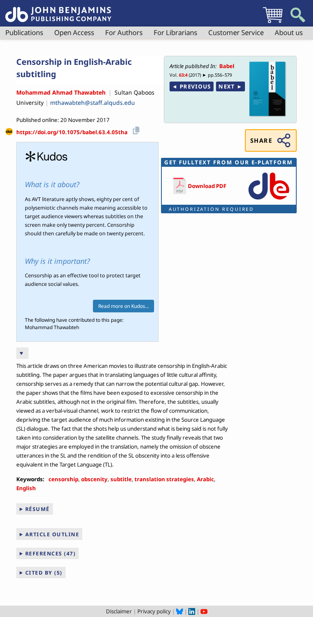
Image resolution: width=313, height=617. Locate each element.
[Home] (58, 9)
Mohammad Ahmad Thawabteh (61, 92)
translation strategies (164, 479)
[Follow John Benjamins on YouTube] (204, 611)
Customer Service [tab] (236, 32)
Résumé (37, 509)
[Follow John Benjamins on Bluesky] (179, 611)
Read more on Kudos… (123, 306)
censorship (63, 479)
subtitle (121, 479)
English (26, 488)
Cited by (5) (43, 572)
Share (261, 140)
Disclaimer (119, 611)
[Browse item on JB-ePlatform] (269, 200)
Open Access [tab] (74, 32)
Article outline (52, 534)
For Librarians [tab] (175, 32)
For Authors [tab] (124, 32)
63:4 (183, 75)
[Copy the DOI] (135, 129)
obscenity (94, 479)
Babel (226, 66)
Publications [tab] (24, 32)
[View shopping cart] (272, 23)
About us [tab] (289, 32)
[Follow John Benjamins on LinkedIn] (191, 611)
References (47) (50, 553)
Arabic (205, 479)
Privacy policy (154, 611)
